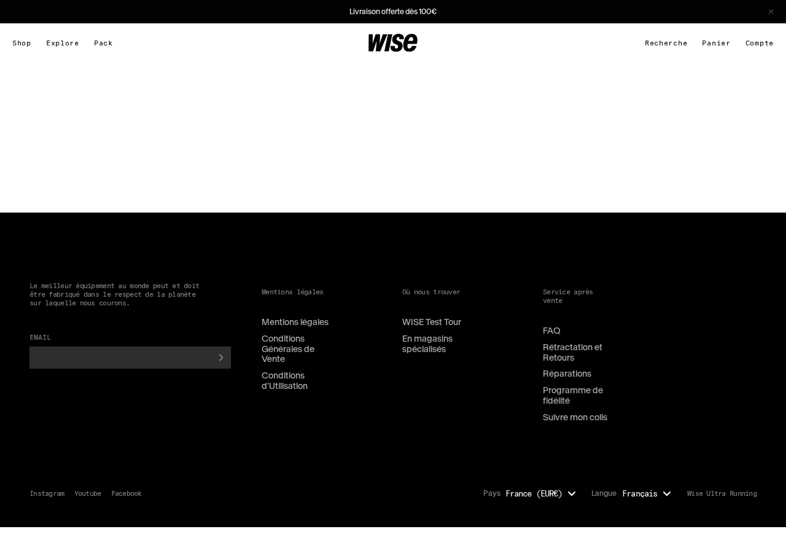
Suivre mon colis (575, 417)
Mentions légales (295, 321)
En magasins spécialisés (427, 344)
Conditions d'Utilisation (285, 380)
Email (40, 337)
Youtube (87, 493)
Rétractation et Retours (572, 352)
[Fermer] (771, 12)
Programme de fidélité (573, 395)
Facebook (126, 493)
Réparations (567, 373)
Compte (759, 43)
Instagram (46, 493)
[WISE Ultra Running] (393, 43)
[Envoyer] (221, 358)
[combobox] (543, 493)
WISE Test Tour (431, 321)
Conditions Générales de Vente (288, 349)
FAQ (552, 330)
